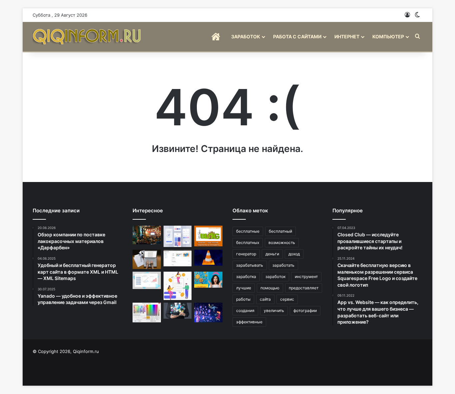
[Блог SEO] (88, 36)
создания (245, 310)
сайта (265, 299)
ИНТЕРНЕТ (346, 36)
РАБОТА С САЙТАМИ (297, 36)
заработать (283, 265)
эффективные (249, 321)
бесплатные (247, 231)
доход (294, 253)
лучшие (243, 287)
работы (243, 299)
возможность (281, 242)
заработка (246, 276)
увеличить (274, 310)
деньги (272, 253)
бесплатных (247, 242)
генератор (246, 253)
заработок (275, 276)
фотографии (305, 310)
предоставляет (303, 287)
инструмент (306, 276)
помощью (269, 287)
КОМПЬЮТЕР (388, 36)
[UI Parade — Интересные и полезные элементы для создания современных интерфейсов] (178, 236)
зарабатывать (249, 265)
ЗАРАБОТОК (245, 36)
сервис (287, 299)
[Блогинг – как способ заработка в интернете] (208, 236)
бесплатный (280, 231)
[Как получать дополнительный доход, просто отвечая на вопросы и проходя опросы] (178, 286)
